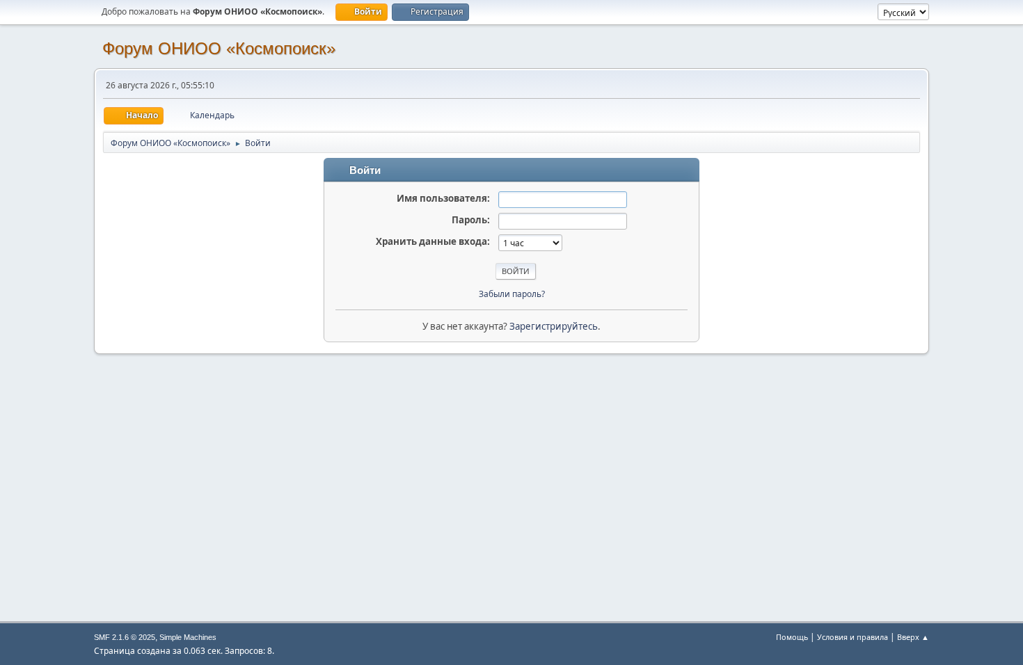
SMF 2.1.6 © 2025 (124, 637)
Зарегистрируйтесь (553, 326)
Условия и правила (852, 637)
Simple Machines (187, 637)
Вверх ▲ (913, 637)
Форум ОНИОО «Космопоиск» (218, 48)
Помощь (792, 637)
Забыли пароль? (512, 294)
